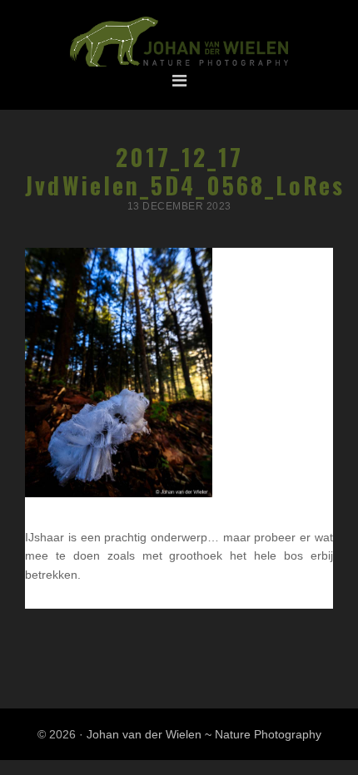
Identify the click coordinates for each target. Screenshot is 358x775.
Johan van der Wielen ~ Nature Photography (179, 42)
